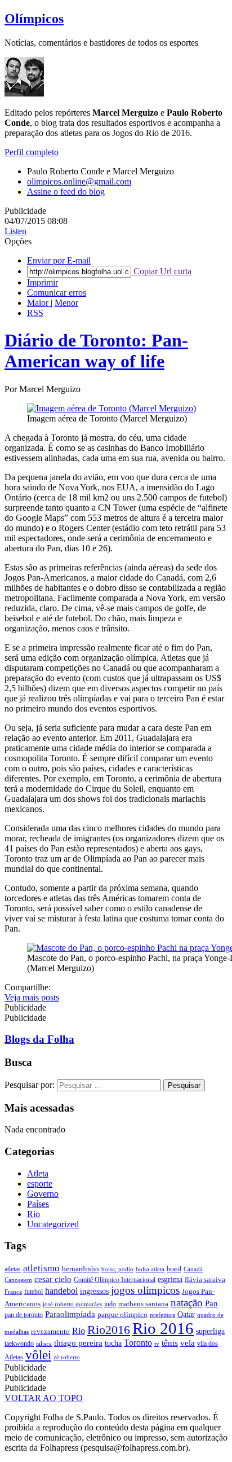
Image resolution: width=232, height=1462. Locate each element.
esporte (39, 1183)
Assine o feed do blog (66, 191)
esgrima (170, 1279)
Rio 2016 (163, 1328)
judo (110, 1304)
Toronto (138, 1342)
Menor (66, 303)
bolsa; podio (117, 1269)
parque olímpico (122, 1314)
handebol (61, 1290)
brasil (174, 1269)
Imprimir (42, 282)
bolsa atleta (150, 1269)
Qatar (186, 1314)
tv (156, 1344)
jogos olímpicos (145, 1290)
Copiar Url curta (161, 271)
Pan (211, 1303)
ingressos (94, 1291)
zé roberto (66, 1357)
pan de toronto (24, 1315)
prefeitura (162, 1315)
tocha (113, 1343)
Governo (43, 1193)
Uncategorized (53, 1224)
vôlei (38, 1355)
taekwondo (19, 1343)
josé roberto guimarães (72, 1304)
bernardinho (80, 1269)
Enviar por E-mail (59, 260)
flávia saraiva (205, 1279)
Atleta (37, 1173)
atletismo (41, 1268)
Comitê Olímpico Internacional (114, 1280)
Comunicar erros (56, 292)
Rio (33, 1214)
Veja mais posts (32, 997)
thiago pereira (78, 1342)
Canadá (193, 1269)
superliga (210, 1331)
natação (187, 1303)
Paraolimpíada (70, 1314)
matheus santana (143, 1303)
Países (38, 1204)
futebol (33, 1292)
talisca (44, 1344)
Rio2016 (108, 1330)
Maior (39, 303)
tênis (170, 1342)
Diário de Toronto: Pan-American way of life (96, 350)
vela (187, 1342)
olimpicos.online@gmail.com (79, 181)
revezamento (50, 1331)
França (13, 1292)
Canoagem (18, 1280)
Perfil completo (32, 152)
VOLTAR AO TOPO (44, 1398)
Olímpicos (34, 18)
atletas (13, 1269)
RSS (35, 313)
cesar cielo (53, 1279)
